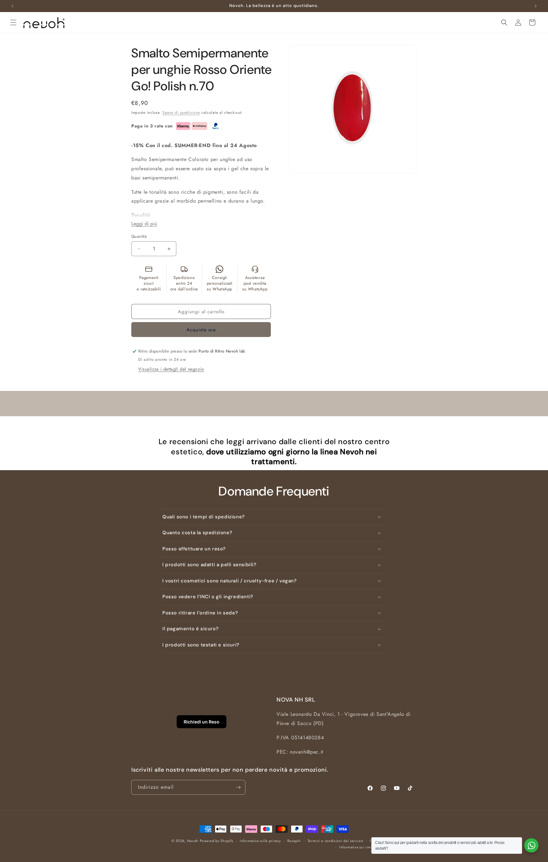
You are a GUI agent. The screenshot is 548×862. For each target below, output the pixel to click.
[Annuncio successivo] (536, 6)
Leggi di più (144, 223)
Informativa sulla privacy (260, 840)
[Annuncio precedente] (12, 6)
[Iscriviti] (238, 787)
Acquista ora (201, 329)
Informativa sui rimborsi (359, 847)
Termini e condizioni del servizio (335, 840)
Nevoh (193, 840)
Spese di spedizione (181, 112)
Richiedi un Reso (201, 721)
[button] (13, 22)
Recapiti (294, 840)
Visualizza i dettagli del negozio (171, 369)
